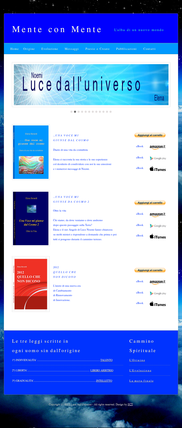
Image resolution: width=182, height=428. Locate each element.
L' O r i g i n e (137, 360)
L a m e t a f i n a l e (141, 380)
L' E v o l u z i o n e (140, 370)
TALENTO (106, 360)
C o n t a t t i (149, 49)
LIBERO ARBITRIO (101, 370)
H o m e (15, 49)
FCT (130, 404)
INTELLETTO (104, 380)
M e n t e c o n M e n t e (56, 29)
